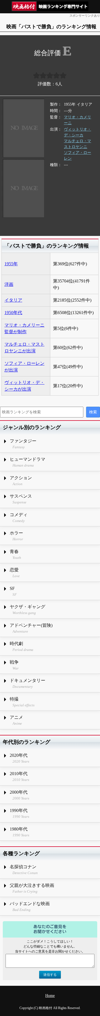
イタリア (13, 300)
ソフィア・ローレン (77, 156)
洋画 (8, 284)
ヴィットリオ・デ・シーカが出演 (24, 385)
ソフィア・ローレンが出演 (24, 366)
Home (50, 996)
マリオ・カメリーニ (77, 120)
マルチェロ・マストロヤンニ (77, 144)
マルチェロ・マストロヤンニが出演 (24, 347)
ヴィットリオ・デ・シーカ (77, 132)
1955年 (11, 263)
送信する (50, 975)
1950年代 (13, 312)
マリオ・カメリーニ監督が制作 (24, 328)
